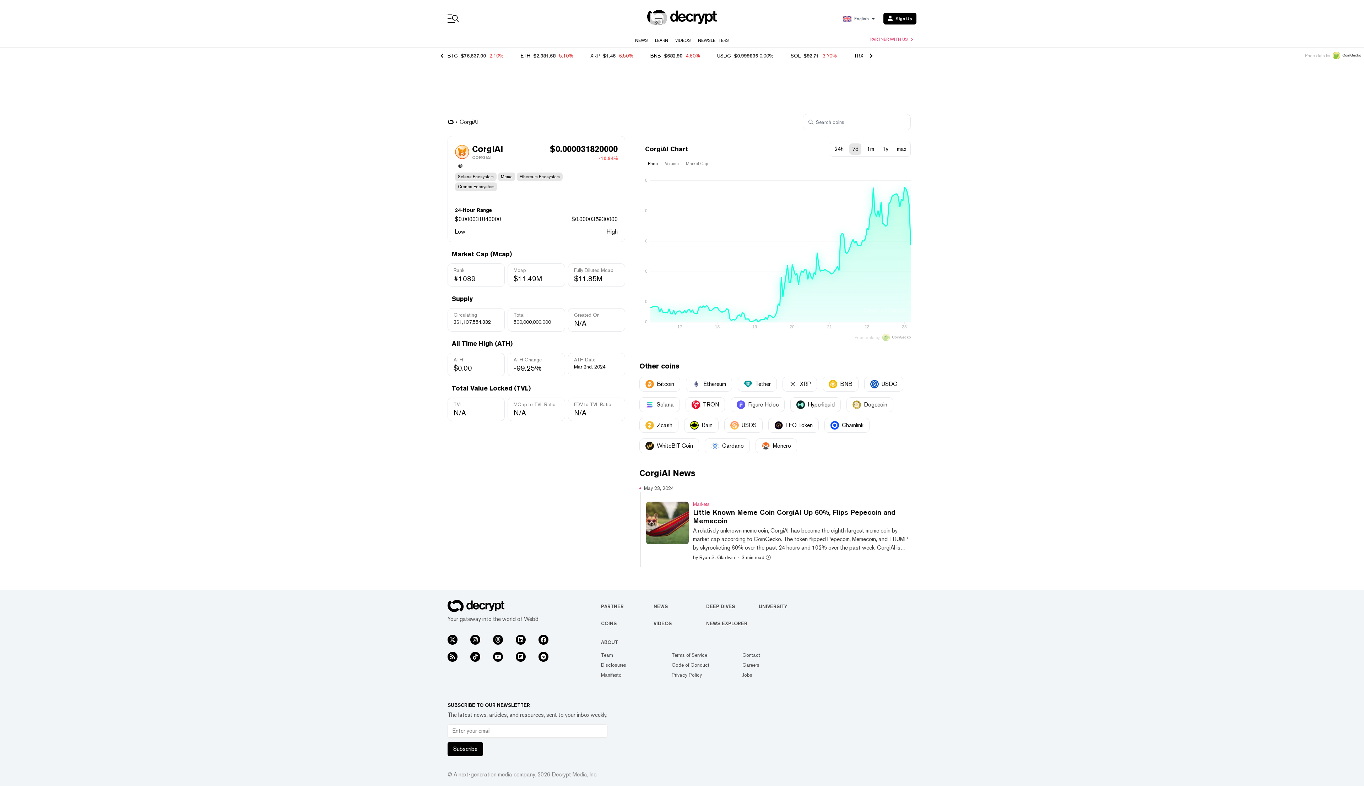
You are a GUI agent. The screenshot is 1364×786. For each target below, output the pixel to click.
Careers (750, 665)
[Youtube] (498, 657)
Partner (612, 606)
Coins (609, 623)
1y (885, 149)
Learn (661, 40)
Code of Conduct (690, 665)
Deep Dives (720, 606)
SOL (796, 56)
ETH (525, 56)
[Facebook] (543, 640)
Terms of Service (689, 655)
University (773, 606)
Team (607, 655)
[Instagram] (475, 640)
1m (870, 149)
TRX (859, 56)
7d (855, 149)
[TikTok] (475, 657)
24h (839, 149)
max (901, 149)
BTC (453, 56)
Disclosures (613, 665)
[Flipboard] (521, 657)
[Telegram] (543, 657)
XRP (595, 56)
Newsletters (713, 40)
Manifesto (611, 675)
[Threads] (498, 640)
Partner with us (889, 39)
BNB (655, 56)
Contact (751, 655)
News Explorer (726, 623)
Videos (683, 40)
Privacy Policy (687, 675)
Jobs (747, 675)
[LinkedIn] (521, 640)
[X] (453, 640)
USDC (724, 56)
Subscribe (465, 749)
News (641, 40)
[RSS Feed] (453, 657)
